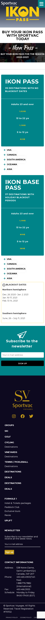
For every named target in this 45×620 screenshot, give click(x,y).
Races (8, 515)
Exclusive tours (12, 511)
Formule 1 (11, 499)
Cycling (9, 442)
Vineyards (11, 452)
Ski (6, 431)
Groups (9, 425)
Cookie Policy (26, 617)
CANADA (12, 155)
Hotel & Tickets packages (18, 503)
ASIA (9, 169)
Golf (8, 437)
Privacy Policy (12, 617)
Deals (8, 477)
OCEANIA (12, 164)
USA (9, 150)
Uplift (8, 520)
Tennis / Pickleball (16, 462)
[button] (22, 150)
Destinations (11, 447)
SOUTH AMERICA (16, 159)
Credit (36, 617)
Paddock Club (12, 507)
